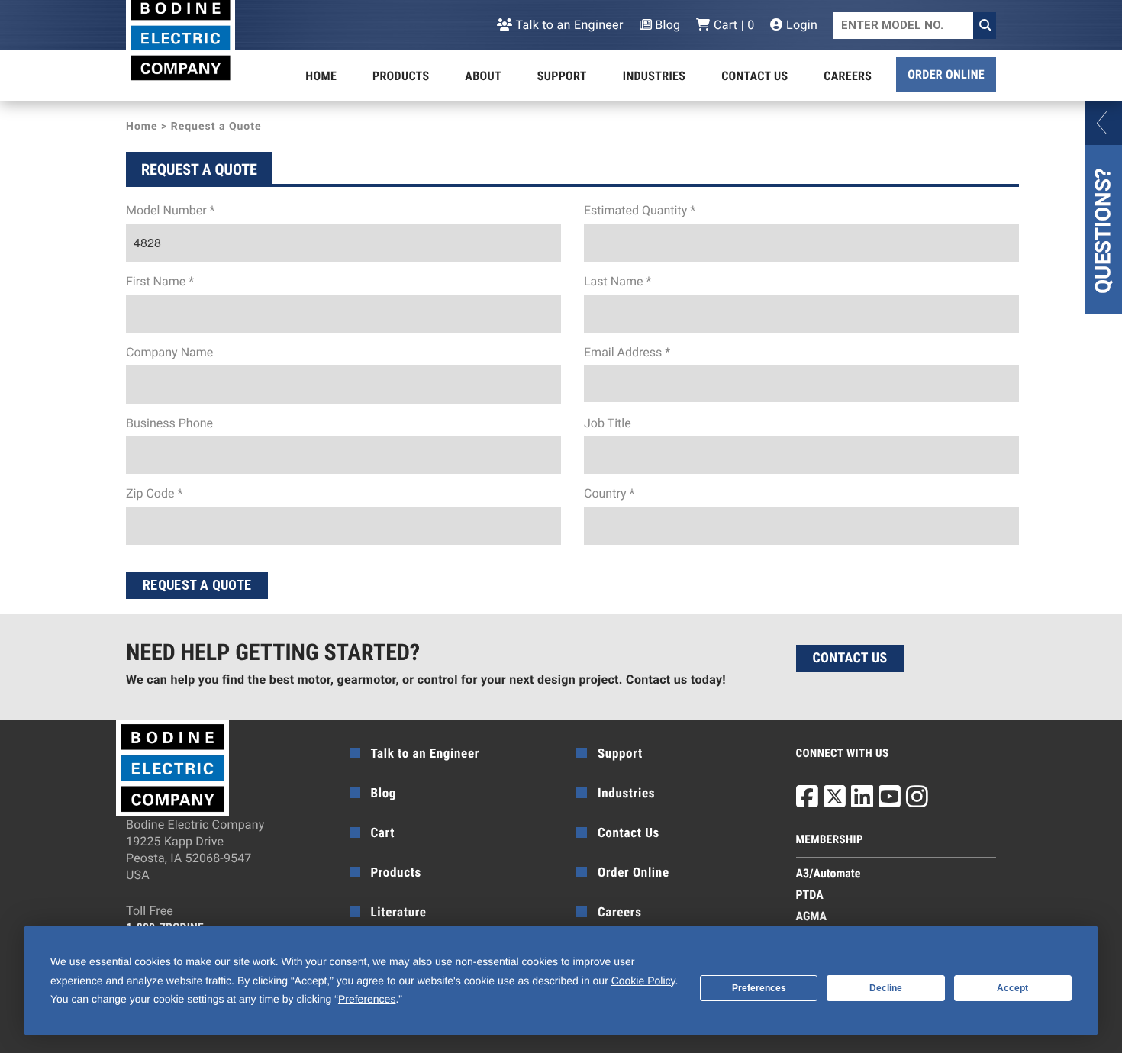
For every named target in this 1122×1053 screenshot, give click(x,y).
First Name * (160, 281)
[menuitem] (321, 76)
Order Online (946, 74)
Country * (609, 493)
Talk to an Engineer (568, 25)
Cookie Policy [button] (643, 980)
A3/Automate (828, 873)
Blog (666, 25)
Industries (654, 76)
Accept (1012, 988)
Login (800, 25)
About (483, 76)
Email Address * (627, 352)
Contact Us (754, 76)
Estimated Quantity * (639, 210)
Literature (399, 912)
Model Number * (170, 210)
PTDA (810, 894)
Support (562, 76)
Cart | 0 (732, 25)
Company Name (169, 352)
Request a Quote (197, 585)
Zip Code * (154, 493)
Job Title (607, 423)
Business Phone (169, 423)
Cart (383, 833)
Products (400, 76)
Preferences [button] (366, 999)
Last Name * (617, 281)
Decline (885, 988)
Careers (848, 76)
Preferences (759, 988)
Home (321, 76)
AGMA (811, 916)
